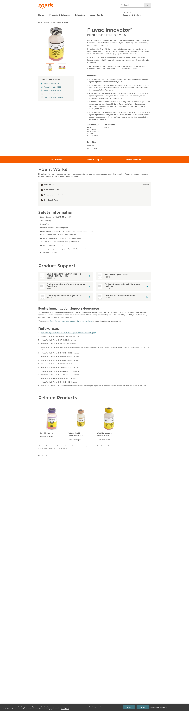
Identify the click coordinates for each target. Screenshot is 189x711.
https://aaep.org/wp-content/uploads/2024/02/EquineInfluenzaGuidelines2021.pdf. (68, 333)
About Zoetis (96, 15)
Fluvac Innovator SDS (50, 84)
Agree (129, 707)
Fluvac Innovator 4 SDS (51, 87)
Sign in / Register (128, 12)
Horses (53, 22)
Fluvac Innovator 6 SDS (51, 94)
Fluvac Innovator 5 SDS (51, 90)
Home (41, 15)
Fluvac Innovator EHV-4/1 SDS (53, 97)
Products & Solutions (59, 15)
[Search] (147, 5)
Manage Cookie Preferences (158, 707)
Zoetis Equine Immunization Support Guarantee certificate (71, 321)
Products (46, 22)
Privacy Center (65, 709)
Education (80, 15)
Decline (142, 707)
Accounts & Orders (132, 15)
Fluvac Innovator (63, 22)
